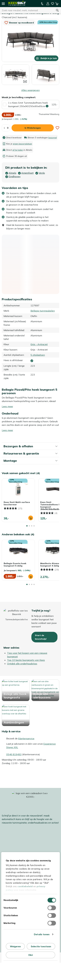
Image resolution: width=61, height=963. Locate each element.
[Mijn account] (47, 3)
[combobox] (27, 10)
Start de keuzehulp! (40, 637)
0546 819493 (14, 754)
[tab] (27, 525)
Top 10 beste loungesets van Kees (26, 660)
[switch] (52, 907)
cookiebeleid (25, 886)
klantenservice (26, 738)
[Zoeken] (57, 10)
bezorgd (52, 137)
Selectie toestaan (41, 946)
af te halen (17, 150)
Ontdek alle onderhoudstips (22, 663)
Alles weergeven (30, 90)
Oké (30, 955)
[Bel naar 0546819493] (42, 3)
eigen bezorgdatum (22, 143)
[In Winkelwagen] (30, 518)
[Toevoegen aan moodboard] (57, 127)
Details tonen (41, 934)
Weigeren (15, 946)
